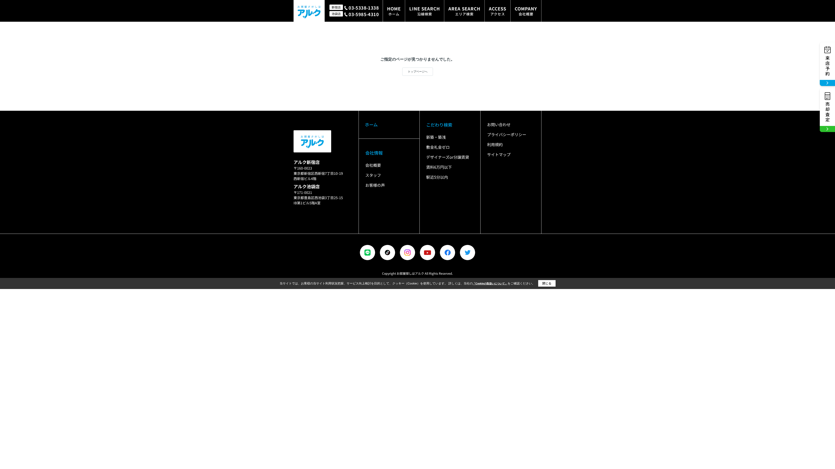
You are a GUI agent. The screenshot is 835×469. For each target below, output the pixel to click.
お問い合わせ (499, 124)
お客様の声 (375, 185)
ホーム (371, 124)
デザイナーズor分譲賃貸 (447, 157)
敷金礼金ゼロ (438, 147)
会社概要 (373, 165)
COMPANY (526, 11)
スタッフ (373, 175)
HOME (394, 11)
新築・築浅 (436, 137)
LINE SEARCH (424, 11)
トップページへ (418, 71)
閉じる (546, 283)
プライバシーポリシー (506, 134)
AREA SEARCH (464, 11)
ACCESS (497, 11)
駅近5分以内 (437, 177)
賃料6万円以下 (439, 167)
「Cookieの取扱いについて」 (490, 283)
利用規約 (495, 144)
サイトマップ (499, 154)
